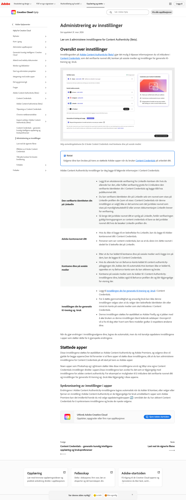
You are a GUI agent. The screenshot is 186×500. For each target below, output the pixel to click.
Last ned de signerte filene (26, 144)
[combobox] (127, 12)
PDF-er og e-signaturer (44, 4)
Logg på (179, 4)
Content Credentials (145, 160)
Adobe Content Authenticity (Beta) (29, 104)
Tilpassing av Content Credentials (28, 109)
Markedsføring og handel (70, 4)
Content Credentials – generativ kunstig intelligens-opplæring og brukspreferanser (28, 130)
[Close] (132, 494)
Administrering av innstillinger (28, 138)
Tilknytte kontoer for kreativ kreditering (26, 158)
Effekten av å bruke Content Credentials (26, 150)
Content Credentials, (70, 58)
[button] (170, 4)
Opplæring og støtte (95, 4)
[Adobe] (5, 3)
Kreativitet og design (21, 4)
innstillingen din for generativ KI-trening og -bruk (131, 290)
